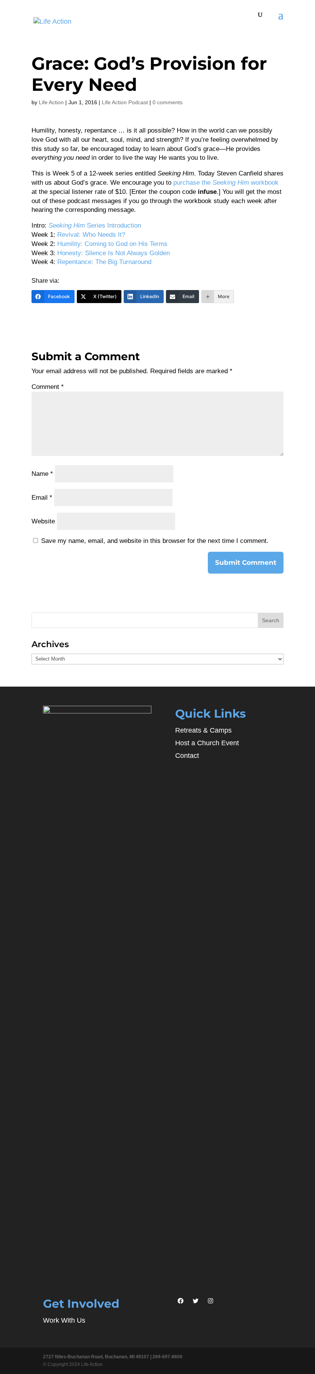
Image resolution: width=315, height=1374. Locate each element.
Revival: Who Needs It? (91, 234)
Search (270, 620)
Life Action (51, 102)
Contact (187, 755)
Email (42, 497)
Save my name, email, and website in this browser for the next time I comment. (155, 540)
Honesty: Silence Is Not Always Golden (113, 253)
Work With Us (64, 1320)
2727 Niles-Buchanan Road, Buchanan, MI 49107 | (98, 1356)
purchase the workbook (226, 182)
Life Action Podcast (125, 102)
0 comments (167, 102)
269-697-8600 (167, 1356)
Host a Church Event (207, 743)
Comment (48, 386)
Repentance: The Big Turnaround (104, 262)
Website (43, 521)
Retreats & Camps (203, 730)
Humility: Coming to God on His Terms (112, 244)
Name (42, 473)
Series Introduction (94, 225)
